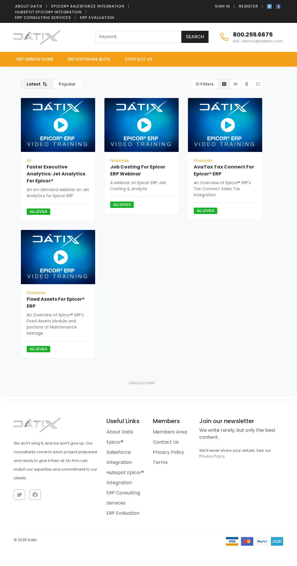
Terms (160, 462)
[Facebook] (278, 5)
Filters (207, 84)
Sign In (222, 6)
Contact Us (138, 59)
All (29, 160)
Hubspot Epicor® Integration (48, 12)
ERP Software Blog (89, 59)
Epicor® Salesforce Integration (87, 6)
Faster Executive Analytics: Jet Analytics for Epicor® (56, 174)
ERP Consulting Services (43, 17)
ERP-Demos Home (35, 59)
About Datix (28, 6)
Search (195, 36)
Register (248, 6)
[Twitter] (269, 5)
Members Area (170, 432)
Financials (119, 160)
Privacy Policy (168, 452)
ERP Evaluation (97, 17)
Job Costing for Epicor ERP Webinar (137, 170)
